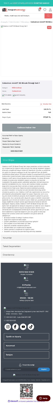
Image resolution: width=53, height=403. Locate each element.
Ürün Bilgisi (8, 160)
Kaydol (43, 369)
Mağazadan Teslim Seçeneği (11, 147)
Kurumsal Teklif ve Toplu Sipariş (12, 135)
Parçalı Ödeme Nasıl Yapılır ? (11, 141)
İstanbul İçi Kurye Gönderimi (11, 144)
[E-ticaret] (26, 401)
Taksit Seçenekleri (12, 246)
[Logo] (14, 10)
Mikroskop (17, 88)
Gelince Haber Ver (26, 127)
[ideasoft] (13, 401)
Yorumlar (7, 238)
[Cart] (39, 10)
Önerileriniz (8, 255)
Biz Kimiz (5, 138)
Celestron (16, 91)
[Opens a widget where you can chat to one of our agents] (43, 398)
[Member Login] (50, 10)
